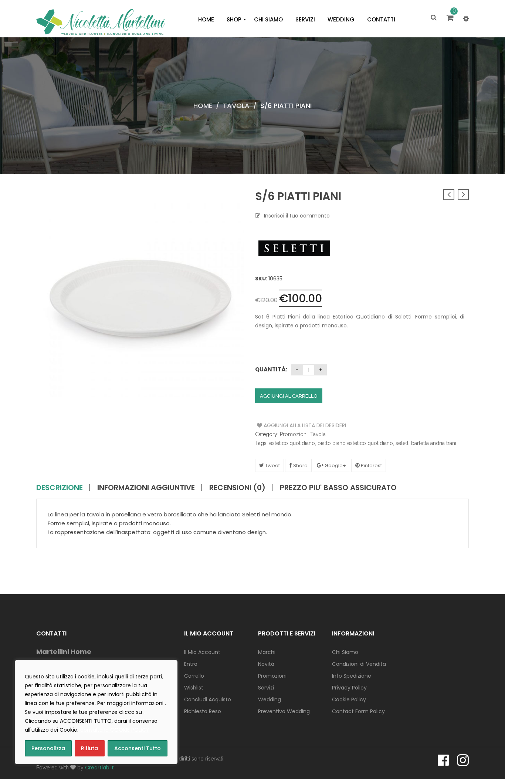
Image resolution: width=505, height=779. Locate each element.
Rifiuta (89, 748)
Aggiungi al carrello (289, 396)
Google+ (334, 465)
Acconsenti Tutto (137, 748)
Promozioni (294, 434)
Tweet (272, 465)
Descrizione (59, 487)
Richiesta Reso (202, 711)
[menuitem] (206, 19)
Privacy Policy (349, 687)
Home (202, 105)
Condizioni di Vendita (359, 664)
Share (300, 465)
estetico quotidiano (292, 443)
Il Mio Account (202, 652)
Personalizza (48, 748)
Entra (190, 664)
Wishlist (193, 687)
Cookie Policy (349, 699)
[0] (451, 18)
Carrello (194, 675)
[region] (96, 712)
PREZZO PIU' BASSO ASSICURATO (338, 487)
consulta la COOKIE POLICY (114, 730)
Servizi (266, 687)
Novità (266, 664)
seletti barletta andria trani (426, 443)
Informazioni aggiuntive (146, 487)
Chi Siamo (345, 652)
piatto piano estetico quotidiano (355, 443)
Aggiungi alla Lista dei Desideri (285, 425)
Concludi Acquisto (207, 699)
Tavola (236, 105)
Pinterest (371, 465)
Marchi (266, 652)
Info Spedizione (351, 675)
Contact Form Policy (358, 711)
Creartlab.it (99, 767)
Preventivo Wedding (284, 711)
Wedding (269, 699)
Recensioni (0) (237, 487)
